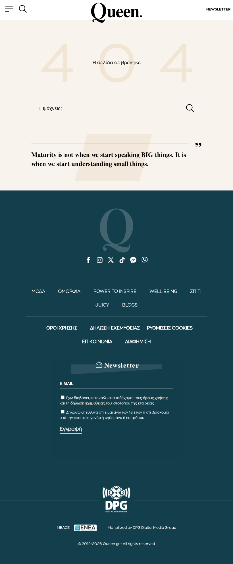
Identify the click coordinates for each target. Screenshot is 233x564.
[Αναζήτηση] (190, 109)
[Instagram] (99, 260)
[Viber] (144, 260)
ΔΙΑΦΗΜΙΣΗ (138, 341)
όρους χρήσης (155, 398)
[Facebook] (88, 260)
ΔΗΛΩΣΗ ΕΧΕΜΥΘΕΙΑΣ (115, 328)
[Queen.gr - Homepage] (116, 12)
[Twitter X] (111, 260)
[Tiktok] (122, 260)
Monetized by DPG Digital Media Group (142, 527)
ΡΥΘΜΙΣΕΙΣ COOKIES (170, 328)
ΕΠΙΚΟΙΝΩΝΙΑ (97, 341)
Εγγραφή (71, 428)
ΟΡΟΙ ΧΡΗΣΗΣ (61, 328)
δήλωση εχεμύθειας (87, 403)
